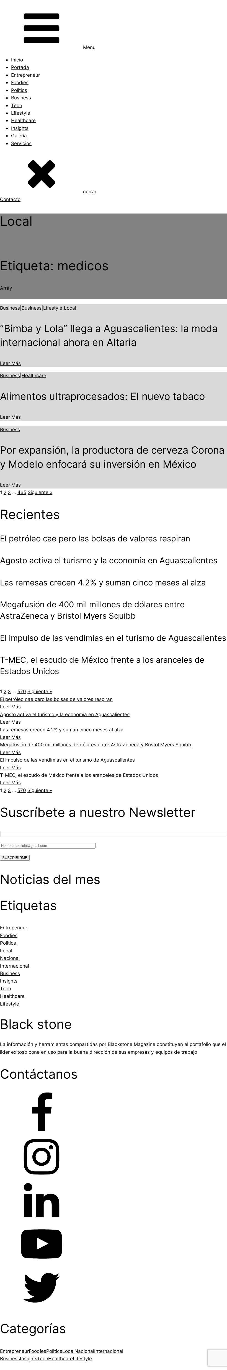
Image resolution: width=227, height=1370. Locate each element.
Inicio (17, 60)
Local (70, 308)
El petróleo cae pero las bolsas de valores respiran (56, 699)
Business (21, 98)
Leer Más (10, 363)
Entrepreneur (25, 75)
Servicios (21, 143)
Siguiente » (40, 492)
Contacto (10, 199)
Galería (19, 135)
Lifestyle (20, 113)
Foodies (20, 82)
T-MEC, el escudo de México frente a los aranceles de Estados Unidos (79, 775)
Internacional (108, 1351)
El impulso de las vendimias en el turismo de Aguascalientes (67, 760)
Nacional (84, 1351)
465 (21, 492)
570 (21, 691)
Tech (16, 105)
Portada (20, 67)
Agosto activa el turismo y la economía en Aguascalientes (65, 714)
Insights (20, 128)
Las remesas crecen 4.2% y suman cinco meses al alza (61, 729)
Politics (19, 90)
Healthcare (23, 120)
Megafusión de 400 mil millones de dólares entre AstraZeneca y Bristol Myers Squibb (95, 744)
